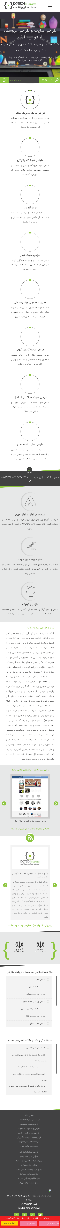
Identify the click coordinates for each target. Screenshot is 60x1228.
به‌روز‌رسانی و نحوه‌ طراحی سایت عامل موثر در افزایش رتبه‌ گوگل (28, 1089)
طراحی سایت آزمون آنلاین (28, 1133)
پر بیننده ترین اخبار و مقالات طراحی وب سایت (30, 1040)
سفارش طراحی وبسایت (29, 1174)
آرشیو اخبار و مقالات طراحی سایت (29, 1169)
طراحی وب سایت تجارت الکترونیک (31, 1067)
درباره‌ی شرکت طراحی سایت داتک (29, 1161)
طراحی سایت (40, 979)
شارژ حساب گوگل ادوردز (28, 1183)
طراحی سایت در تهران (29, 1156)
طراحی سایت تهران (37, 1023)
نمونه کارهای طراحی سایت (29, 1178)
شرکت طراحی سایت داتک (40, 628)
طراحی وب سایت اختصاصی (29, 1120)
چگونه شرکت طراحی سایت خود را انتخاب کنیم (30, 875)
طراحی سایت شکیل (37, 987)
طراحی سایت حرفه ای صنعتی (33, 1009)
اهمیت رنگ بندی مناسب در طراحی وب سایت (30, 1077)
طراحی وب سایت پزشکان (35, 1016)
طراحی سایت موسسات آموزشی (28, 1137)
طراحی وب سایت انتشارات (28, 1128)
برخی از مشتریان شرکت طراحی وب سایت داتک (30, 926)
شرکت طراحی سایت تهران (29, 1142)
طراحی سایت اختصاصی (29, 1124)
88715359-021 (20, 477)
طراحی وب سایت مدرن (35, 1047)
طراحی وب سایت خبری (29, 1146)
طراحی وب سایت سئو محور (34, 1001)
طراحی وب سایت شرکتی (35, 994)
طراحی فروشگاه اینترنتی (29, 1152)
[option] (30, 799)
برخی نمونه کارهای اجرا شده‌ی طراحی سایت (30, 770)
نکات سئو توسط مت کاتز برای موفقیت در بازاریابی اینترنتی (29, 1058)
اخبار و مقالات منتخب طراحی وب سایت (30, 829)
